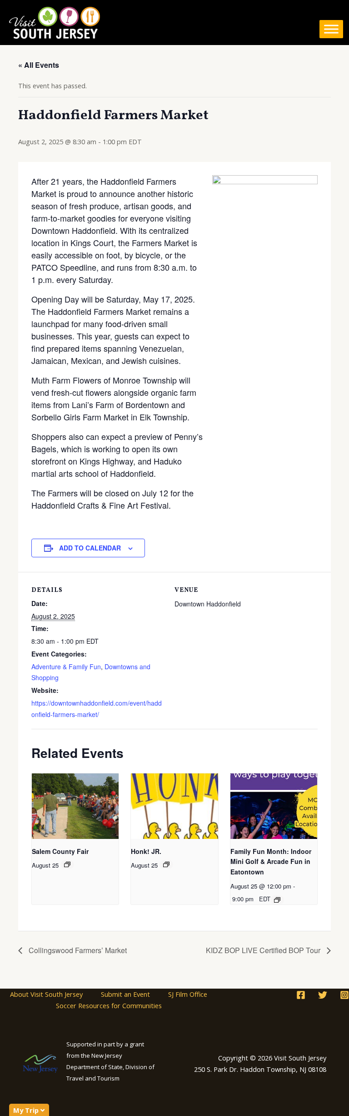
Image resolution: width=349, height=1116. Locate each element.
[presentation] (75, 805)
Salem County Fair (60, 851)
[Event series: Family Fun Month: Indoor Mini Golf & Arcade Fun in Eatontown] (277, 900)
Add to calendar (90, 547)
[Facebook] (300, 995)
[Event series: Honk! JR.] (166, 864)
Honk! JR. (146, 851)
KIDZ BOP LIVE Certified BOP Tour (264, 950)
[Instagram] (344, 995)
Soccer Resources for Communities (109, 1005)
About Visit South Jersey (46, 994)
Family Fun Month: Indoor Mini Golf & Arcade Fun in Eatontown (270, 861)
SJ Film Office (187, 994)
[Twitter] (322, 995)
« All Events (38, 65)
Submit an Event (125, 994)
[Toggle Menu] (331, 29)
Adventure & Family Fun (66, 666)
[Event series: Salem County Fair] (67, 864)
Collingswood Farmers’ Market (77, 950)
